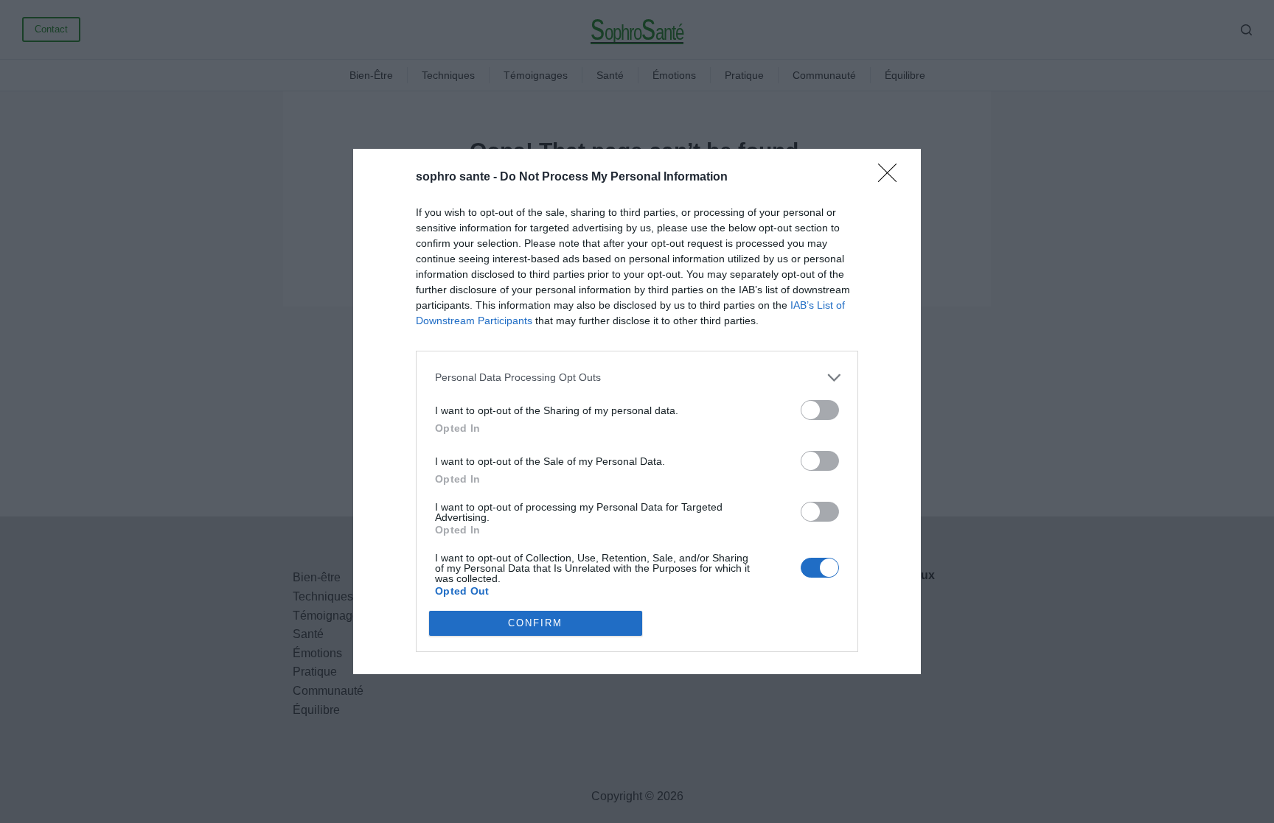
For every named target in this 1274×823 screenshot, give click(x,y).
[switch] (820, 410)
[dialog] (637, 411)
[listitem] (637, 377)
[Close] (892, 178)
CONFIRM (535, 622)
